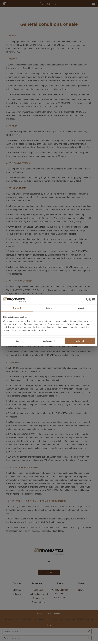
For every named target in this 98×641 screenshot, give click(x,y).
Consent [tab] (17, 308)
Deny (18, 341)
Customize (47, 341)
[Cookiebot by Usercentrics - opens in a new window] (84, 299)
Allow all (80, 341)
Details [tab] (49, 308)
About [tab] (81, 308)
